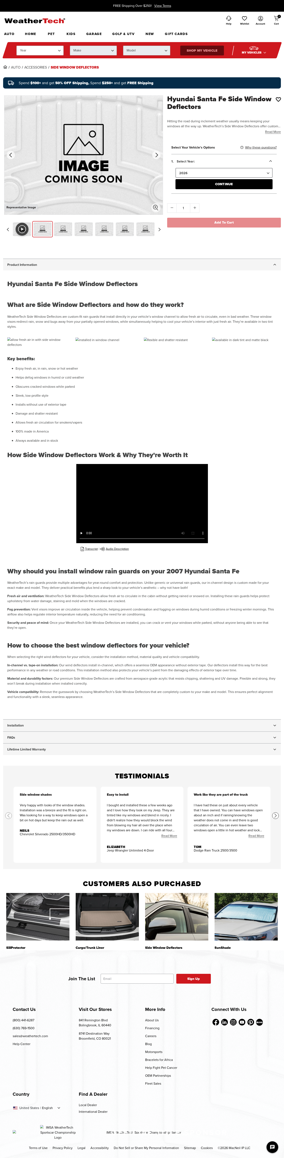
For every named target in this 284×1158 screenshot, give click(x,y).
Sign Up (193, 978)
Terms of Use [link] (38, 1147)
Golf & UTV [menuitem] (123, 33)
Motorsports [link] (153, 1051)
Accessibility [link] (99, 1147)
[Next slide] (159, 229)
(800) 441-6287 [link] (23, 1020)
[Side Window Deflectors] (176, 916)
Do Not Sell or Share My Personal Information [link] (146, 1147)
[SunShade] (246, 916)
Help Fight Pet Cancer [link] (161, 1067)
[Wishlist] (278, 99)
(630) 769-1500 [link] (24, 1028)
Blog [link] (148, 1044)
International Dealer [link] (93, 1111)
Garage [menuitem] (94, 33)
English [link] (47, 1107)
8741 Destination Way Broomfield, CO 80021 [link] (95, 1036)
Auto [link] (16, 67)
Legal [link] (81, 1147)
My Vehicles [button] (252, 52)
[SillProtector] (37, 916)
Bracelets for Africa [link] (159, 1059)
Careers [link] (150, 1036)
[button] (244, 21)
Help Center (21, 1044)
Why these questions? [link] (261, 147)
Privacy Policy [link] (63, 1147)
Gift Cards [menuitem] (176, 33)
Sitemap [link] (190, 1147)
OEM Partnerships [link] (158, 1075)
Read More (273, 131)
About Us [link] (152, 1020)
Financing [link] (152, 1028)
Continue (224, 184)
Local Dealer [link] (88, 1105)
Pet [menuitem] (51, 33)
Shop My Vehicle (201, 50)
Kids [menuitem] (71, 33)
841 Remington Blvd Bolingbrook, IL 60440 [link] (95, 1023)
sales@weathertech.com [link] (30, 1036)
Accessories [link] (35, 67)
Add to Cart (224, 222)
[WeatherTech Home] (34, 20)
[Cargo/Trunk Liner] (107, 916)
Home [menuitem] (30, 33)
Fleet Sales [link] (153, 1083)
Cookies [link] (207, 1147)
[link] (5, 66)
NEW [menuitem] (150, 33)
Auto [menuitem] (9, 33)
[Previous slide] (7, 229)
